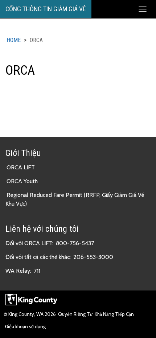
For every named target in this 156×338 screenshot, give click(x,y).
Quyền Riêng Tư (75, 314)
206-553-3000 (93, 257)
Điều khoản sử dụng (25, 326)
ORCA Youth (22, 181)
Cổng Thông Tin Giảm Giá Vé (45, 9)
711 (37, 270)
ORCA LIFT (21, 167)
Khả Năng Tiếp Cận (114, 314)
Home (14, 40)
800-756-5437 (75, 243)
